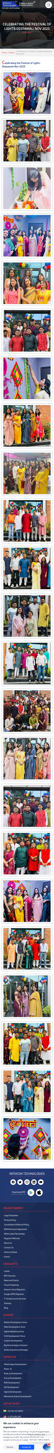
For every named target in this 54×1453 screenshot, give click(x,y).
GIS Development (11, 1387)
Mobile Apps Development (15, 1364)
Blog (6, 1308)
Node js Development (13, 1373)
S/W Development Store (14, 1336)
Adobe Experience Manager (16, 1349)
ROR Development (12, 1382)
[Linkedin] (34, 1182)
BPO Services (9, 1275)
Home (4, 52)
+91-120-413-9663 (15, 1411)
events (11, 52)
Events (7, 1256)
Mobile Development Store (15, 1322)
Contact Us (8, 1247)
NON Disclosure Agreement (15, 1229)
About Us (8, 1243)
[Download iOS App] (39, 1192)
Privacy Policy (10, 1220)
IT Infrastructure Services (15, 1298)
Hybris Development (12, 1391)
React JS (8, 1369)
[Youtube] (41, 1182)
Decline (10, 1447)
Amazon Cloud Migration (14, 1289)
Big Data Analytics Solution (16, 1345)
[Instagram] (27, 1182)
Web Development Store (14, 1327)
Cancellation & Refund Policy (16, 1224)
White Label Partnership (14, 1233)
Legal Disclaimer (11, 1215)
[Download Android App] (30, 1192)
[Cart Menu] (48, 5)
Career (7, 1271)
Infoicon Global (10, 1252)
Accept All (26, 1447)
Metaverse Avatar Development (17, 1396)
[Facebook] (13, 1182)
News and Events (11, 1280)
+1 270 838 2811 (14, 1416)
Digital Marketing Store (14, 1331)
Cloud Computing (11, 1285)
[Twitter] (20, 1182)
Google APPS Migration (14, 1294)
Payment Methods (12, 1238)
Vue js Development (12, 1378)
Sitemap (7, 1303)
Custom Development (13, 1340)
